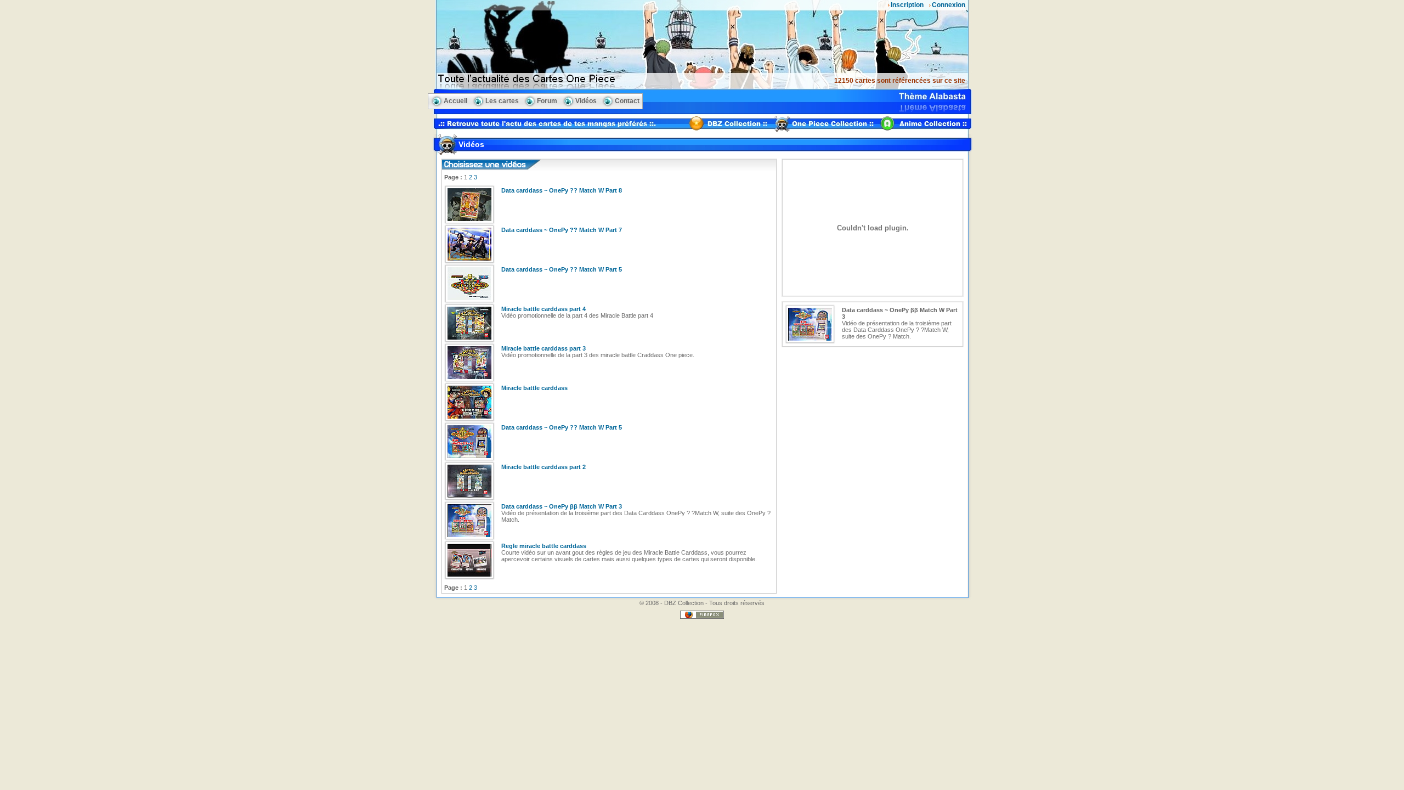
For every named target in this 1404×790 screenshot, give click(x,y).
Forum (547, 101)
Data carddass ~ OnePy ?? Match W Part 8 (561, 190)
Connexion (948, 5)
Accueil (455, 101)
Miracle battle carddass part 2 (543, 467)
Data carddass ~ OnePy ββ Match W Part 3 (561, 506)
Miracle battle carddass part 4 (543, 309)
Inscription (907, 5)
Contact (627, 101)
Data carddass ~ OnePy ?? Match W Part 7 (561, 230)
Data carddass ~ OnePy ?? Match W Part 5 (561, 269)
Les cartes (502, 101)
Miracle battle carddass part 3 (543, 348)
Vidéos (586, 101)
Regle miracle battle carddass (543, 546)
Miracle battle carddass (534, 388)
